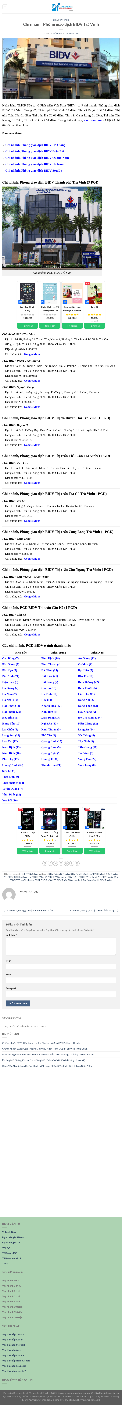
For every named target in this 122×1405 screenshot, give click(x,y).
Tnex (5, 1263)
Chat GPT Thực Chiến (26, 834)
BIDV (55, 20)
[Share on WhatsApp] (44, 863)
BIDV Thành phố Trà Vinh (59, 874)
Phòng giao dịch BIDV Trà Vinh (99, 880)
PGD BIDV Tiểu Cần (43, 880)
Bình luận (11, 935)
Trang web (11, 988)
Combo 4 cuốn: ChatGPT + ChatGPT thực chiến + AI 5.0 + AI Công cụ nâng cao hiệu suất (94, 834)
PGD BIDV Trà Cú (60, 880)
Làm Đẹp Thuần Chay (26, 308)
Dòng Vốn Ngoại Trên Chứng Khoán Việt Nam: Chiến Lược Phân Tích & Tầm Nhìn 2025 (47, 1065)
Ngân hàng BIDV (11, 1242)
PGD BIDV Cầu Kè (39, 877)
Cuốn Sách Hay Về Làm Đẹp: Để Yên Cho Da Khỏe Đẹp (50, 308)
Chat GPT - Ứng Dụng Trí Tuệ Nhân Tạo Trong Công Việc (50, 834)
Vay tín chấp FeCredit (14, 1365)
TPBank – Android (12, 1258)
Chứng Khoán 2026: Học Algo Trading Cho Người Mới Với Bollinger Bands (41, 1042)
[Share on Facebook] (50, 863)
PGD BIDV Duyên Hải (88, 877)
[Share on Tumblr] (71, 863)
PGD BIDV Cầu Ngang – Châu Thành (63, 877)
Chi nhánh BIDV (89, 874)
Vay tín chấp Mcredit (13, 1344)
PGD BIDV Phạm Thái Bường (22, 880)
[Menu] (5, 6)
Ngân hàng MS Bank (13, 1237)
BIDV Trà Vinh (77, 874)
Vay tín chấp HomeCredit (16, 1360)
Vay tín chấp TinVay (13, 1334)
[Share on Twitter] (55, 863)
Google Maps (32, 354)
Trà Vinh (79, 182)
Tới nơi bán (27, 325)
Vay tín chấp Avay (12, 1349)
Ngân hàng (63, 20)
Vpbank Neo (9, 1232)
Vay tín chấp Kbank (12, 1339)
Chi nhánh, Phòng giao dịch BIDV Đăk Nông (92, 910)
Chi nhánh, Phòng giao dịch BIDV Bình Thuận (30, 910)
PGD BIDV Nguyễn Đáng (108, 877)
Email (9, 974)
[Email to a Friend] (61, 863)
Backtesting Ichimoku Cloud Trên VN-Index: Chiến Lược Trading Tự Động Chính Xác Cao (48, 1054)
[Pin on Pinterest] (66, 863)
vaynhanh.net (72, 33)
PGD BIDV (8, 877)
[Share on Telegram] (77, 863)
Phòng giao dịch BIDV (77, 880)
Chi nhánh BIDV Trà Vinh (107, 874)
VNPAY (6, 1247)
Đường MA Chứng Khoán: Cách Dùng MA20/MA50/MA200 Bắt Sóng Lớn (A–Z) (43, 1060)
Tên (8, 960)
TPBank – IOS (9, 1253)
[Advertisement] (61, 1093)
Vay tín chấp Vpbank (13, 1355)
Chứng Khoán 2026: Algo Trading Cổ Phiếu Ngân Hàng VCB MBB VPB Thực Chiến (44, 1048)
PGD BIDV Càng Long (22, 877)
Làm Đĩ (91, 306)
